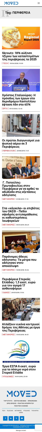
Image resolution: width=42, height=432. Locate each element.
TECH (5, 63)
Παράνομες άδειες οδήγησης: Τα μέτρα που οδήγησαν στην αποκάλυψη (19, 261)
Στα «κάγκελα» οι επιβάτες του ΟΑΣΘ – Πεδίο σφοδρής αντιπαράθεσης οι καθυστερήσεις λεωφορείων (21, 214)
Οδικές (6, 292)
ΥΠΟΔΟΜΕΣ (8, 376)
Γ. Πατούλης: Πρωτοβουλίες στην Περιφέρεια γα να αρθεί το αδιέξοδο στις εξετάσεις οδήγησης (20, 188)
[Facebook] (5, 418)
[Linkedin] (11, 418)
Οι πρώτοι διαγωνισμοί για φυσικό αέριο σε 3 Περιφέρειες (21, 143)
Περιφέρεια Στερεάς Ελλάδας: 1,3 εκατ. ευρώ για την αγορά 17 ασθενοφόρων (18, 283)
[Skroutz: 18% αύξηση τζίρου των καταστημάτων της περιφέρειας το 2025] (21, 38)
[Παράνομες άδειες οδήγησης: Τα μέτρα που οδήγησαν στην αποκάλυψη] (21, 241)
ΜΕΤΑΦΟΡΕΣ (8, 199)
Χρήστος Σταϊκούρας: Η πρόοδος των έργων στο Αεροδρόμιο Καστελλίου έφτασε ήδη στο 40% (19, 99)
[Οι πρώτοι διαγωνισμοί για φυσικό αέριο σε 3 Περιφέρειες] (21, 125)
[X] (16, 418)
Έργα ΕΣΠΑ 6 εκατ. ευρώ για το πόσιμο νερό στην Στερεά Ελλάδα (19, 369)
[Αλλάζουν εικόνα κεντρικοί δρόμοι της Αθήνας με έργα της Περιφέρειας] (21, 309)
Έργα (5, 108)
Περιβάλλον (9, 151)
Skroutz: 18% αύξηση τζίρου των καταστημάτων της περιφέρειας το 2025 (20, 56)
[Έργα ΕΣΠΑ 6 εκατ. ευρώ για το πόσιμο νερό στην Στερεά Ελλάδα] (21, 351)
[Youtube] (22, 418)
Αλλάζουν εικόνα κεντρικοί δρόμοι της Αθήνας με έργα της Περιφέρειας (21, 327)
